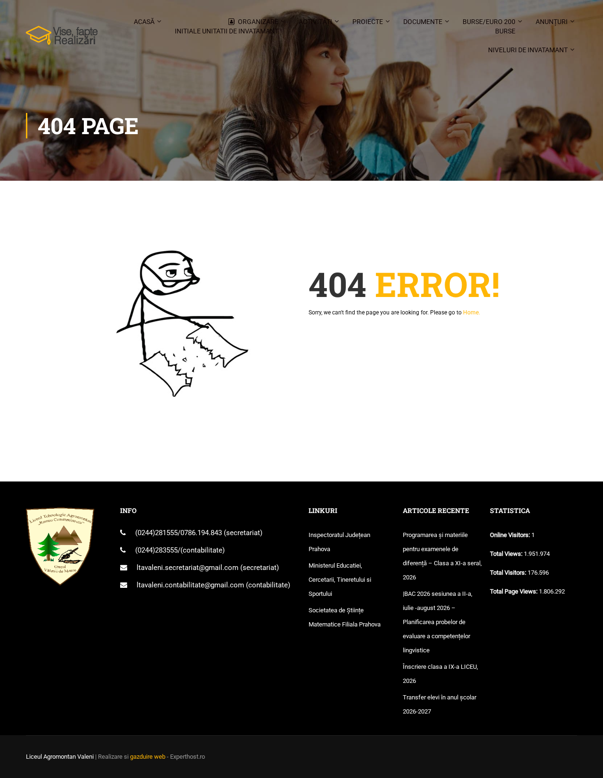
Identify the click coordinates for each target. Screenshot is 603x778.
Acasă (144, 21)
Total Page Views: (514, 591)
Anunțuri (552, 21)
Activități (315, 21)
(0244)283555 (156, 550)
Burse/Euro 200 (489, 26)
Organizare (226, 26)
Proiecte (367, 21)
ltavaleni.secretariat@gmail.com (187, 567)
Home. (471, 312)
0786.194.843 (202, 533)
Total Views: (507, 553)
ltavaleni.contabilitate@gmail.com (190, 585)
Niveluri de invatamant (528, 50)
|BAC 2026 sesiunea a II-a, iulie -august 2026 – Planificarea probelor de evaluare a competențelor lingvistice (438, 622)
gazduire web (147, 756)
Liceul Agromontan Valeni (60, 756)
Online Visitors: (510, 534)
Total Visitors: (509, 572)
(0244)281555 (156, 533)
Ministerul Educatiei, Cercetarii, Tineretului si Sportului (340, 579)
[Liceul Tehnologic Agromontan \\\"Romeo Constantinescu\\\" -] (62, 40)
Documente (422, 21)
